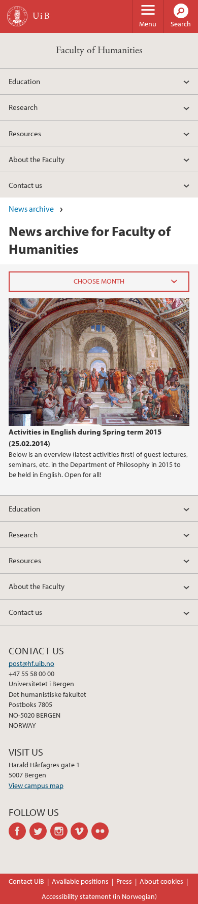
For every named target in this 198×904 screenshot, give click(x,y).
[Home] (17, 16)
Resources (25, 133)
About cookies (161, 881)
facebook (19, 831)
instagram (60, 831)
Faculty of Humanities (99, 50)
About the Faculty (36, 159)
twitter (39, 831)
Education (24, 81)
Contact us (25, 185)
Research (23, 107)
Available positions (80, 881)
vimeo (81, 831)
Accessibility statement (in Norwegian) (99, 896)
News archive (31, 209)
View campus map (36, 785)
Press (124, 881)
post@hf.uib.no (31, 663)
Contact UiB (26, 881)
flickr (101, 831)
